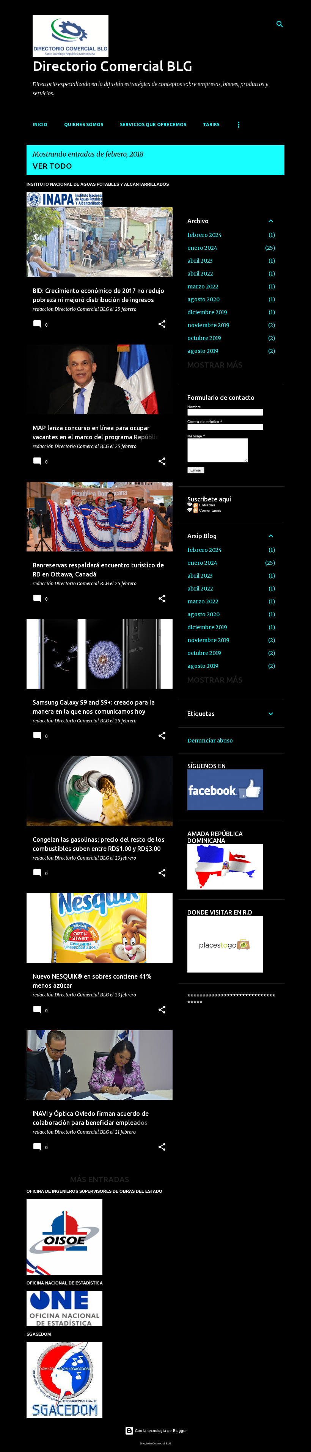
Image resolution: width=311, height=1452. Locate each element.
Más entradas (99, 1179)
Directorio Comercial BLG (112, 66)
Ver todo (52, 165)
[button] (161, 325)
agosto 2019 (202, 351)
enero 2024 (202, 247)
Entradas (206, 505)
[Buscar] (279, 24)
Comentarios (209, 510)
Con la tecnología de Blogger (160, 1431)
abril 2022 (200, 273)
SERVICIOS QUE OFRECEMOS (153, 124)
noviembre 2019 (208, 325)
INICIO (40, 124)
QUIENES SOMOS (83, 124)
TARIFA (211, 124)
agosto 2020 (203, 299)
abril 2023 (200, 260)
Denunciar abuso (210, 740)
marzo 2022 (202, 286)
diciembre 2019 (207, 312)
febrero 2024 (204, 235)
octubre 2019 (204, 338)
